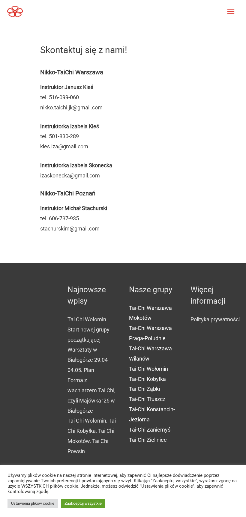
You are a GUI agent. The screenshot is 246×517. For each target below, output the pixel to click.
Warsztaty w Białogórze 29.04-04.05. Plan (88, 359)
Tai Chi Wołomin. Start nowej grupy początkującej (89, 329)
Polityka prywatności (215, 319)
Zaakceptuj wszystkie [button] (83, 503)
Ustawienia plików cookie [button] (32, 503)
